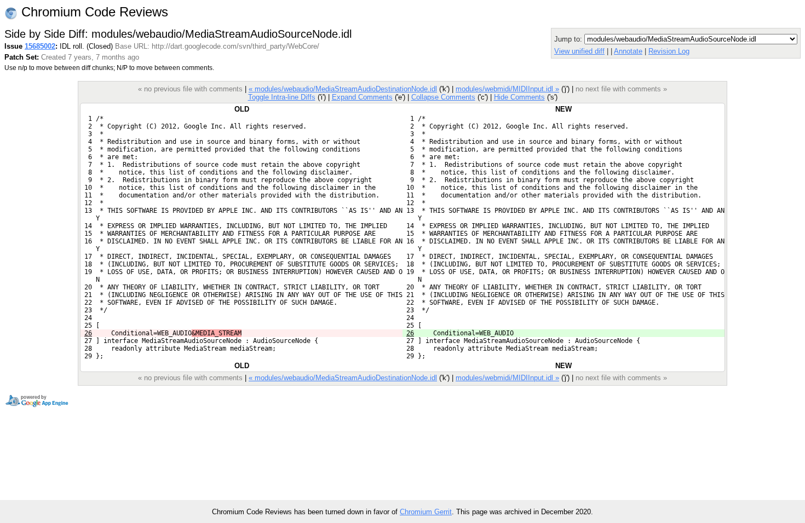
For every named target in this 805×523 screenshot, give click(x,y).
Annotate (628, 51)
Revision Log (668, 51)
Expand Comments (362, 97)
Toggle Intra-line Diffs (281, 97)
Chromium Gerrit (426, 512)
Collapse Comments (443, 97)
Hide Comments (519, 97)
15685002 (40, 46)
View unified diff (579, 51)
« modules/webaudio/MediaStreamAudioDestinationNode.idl (343, 89)
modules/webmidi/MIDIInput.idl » (507, 89)
